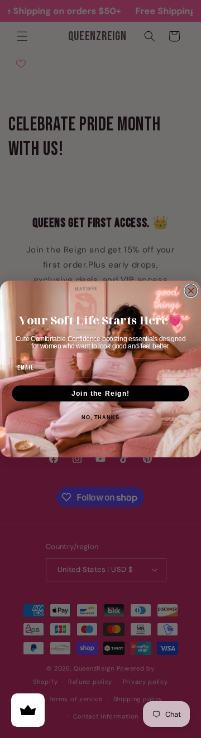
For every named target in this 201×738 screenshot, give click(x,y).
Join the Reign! (100, 393)
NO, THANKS (100, 417)
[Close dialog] (191, 291)
